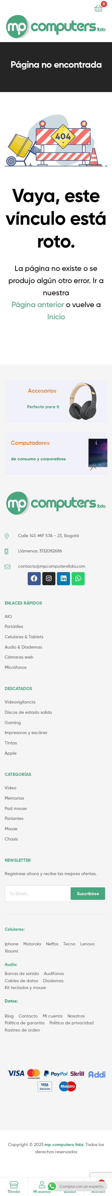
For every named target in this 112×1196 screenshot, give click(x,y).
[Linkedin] (63, 578)
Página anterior (38, 304)
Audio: (12, 964)
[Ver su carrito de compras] (98, 8)
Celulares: (15, 929)
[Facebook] (34, 578)
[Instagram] (48, 578)
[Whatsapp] (78, 578)
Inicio (56, 316)
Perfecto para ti (43, 406)
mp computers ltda (63, 1144)
